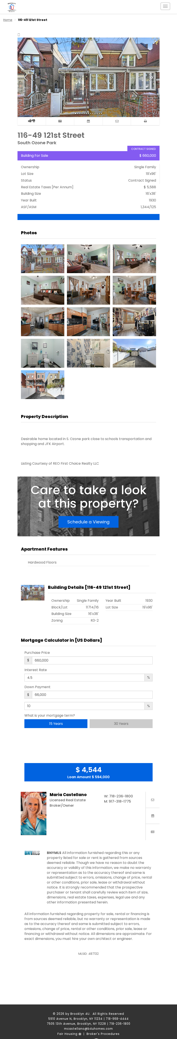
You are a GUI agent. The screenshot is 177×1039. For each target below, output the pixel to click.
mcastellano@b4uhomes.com (88, 1029)
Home (7, 20)
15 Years (56, 723)
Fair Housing (68, 1034)
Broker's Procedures (103, 1034)
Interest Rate (35, 670)
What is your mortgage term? (49, 715)
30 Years (121, 723)
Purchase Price (37, 652)
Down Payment (37, 687)
